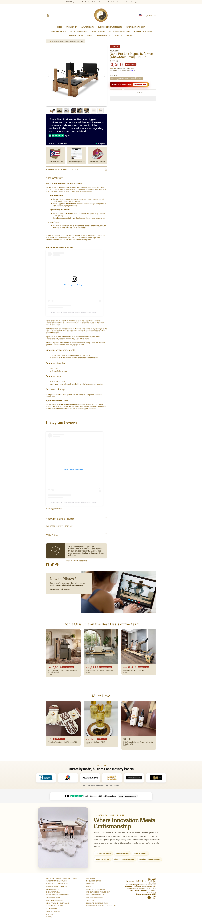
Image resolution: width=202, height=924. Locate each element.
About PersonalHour (51, 908)
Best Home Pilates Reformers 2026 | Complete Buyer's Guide (61, 878)
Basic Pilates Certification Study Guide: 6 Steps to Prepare (101, 906)
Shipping (113, 68)
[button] (148, 15)
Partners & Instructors (52, 889)
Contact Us (49, 917)
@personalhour (57, 509)
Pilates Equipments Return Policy (95, 897)
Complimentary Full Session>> (60, 589)
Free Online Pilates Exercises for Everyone (57, 884)
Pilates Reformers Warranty (53, 897)
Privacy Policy (89, 886)
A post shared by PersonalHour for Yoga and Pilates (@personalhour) (74, 312)
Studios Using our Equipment (93, 881)
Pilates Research (90, 878)
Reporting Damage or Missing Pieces (95, 895)
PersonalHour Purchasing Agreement (96, 889)
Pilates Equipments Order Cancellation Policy (98, 892)
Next (104, 75)
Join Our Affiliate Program (53, 892)
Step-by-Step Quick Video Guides (54, 906)
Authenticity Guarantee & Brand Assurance (57, 903)
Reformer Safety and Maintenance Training (97, 903)
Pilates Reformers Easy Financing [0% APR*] (57, 895)
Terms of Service (90, 900)
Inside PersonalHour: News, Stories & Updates (58, 886)
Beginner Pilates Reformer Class (54, 900)
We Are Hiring (49, 914)
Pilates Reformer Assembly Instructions (56, 881)
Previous (48, 75)
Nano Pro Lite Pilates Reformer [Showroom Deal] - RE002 (68, 41)
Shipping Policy (90, 884)
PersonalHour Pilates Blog (53, 911)
